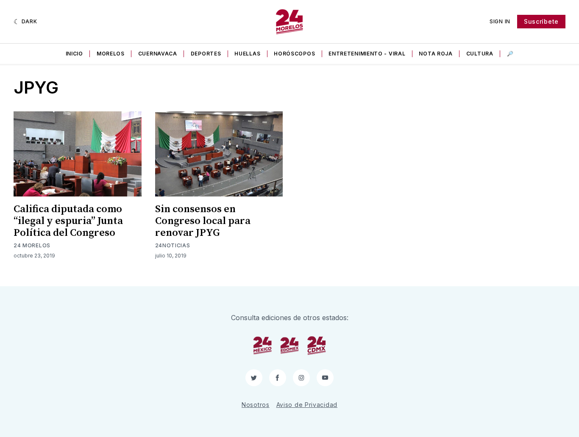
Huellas (247, 53)
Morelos (111, 53)
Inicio (74, 53)
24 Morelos (32, 245)
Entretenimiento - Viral (366, 53)
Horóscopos (294, 53)
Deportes (206, 53)
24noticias (172, 245)
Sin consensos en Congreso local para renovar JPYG (203, 221)
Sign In (500, 21)
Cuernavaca (157, 53)
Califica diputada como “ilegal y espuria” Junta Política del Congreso (68, 221)
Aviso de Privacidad (306, 404)
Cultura (479, 53)
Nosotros (256, 404)
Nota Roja (435, 53)
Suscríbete (541, 21)
